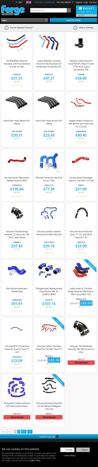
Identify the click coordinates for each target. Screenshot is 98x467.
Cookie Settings (70, 455)
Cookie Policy (34, 460)
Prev (10, 431)
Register (79, 2)
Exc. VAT (81, 15)
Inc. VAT (92, 15)
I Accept (68, 449)
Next (24, 431)
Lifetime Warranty (85, 27)
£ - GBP (19, 2)
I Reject (84, 449)
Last (30, 431)
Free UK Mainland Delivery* (21, 27)
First (4, 431)
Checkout (93, 2)
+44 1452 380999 (63, 2)
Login (85, 2)
